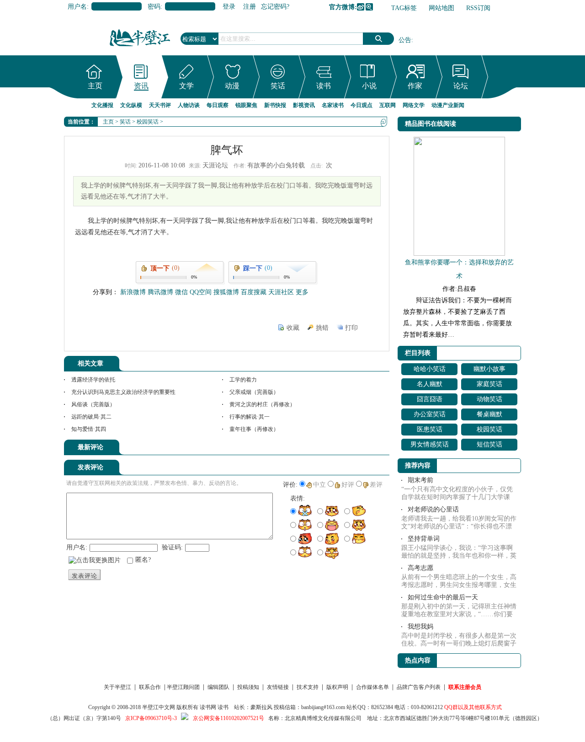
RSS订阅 (478, 8)
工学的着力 (243, 379)
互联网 (387, 105)
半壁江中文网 (158, 707)
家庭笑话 (489, 384)
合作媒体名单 (372, 687)
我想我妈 (420, 626)
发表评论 (84, 575)
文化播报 (102, 105)
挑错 (322, 327)
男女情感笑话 (429, 444)
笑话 (278, 86)
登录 (229, 6)
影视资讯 (304, 105)
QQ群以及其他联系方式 (473, 707)
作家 (415, 86)
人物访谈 (189, 105)
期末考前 (420, 480)
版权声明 (337, 687)
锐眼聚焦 (246, 105)
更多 (302, 292)
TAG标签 (404, 8)
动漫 (232, 86)
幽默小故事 (489, 369)
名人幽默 (429, 384)
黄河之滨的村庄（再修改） (262, 404)
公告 (405, 40)
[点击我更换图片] (95, 560)
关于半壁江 (117, 687)
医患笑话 (429, 429)
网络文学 (414, 105)
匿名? (143, 559)
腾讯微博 (369, 7)
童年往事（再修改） (254, 429)
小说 (369, 86)
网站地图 (441, 8)
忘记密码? (275, 6)
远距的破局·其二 (91, 417)
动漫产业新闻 (447, 105)
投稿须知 (248, 687)
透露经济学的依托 (93, 379)
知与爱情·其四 (88, 429)
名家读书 (333, 105)
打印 (351, 327)
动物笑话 (489, 399)
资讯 (141, 86)
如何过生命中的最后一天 (443, 597)
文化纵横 (131, 105)
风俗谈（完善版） (93, 404)
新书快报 (275, 105)
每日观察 (218, 105)
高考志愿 (420, 568)
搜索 (378, 38)
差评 (376, 484)
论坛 (460, 86)
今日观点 (361, 105)
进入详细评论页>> (363, 449)
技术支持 (308, 687)
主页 (95, 86)
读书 (323, 86)
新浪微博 (360, 7)
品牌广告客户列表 (419, 687)
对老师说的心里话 (433, 509)
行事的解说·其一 (249, 417)
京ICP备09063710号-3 (151, 718)
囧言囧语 (429, 399)
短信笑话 (489, 444)
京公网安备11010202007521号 (228, 718)
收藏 (293, 327)
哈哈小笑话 (430, 369)
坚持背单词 (424, 538)
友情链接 (278, 687)
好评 (347, 484)
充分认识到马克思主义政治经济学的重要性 (123, 392)
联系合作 (150, 687)
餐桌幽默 (489, 414)
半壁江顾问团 (183, 687)
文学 (186, 86)
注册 (249, 6)
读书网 (208, 707)
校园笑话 (148, 121)
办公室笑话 (430, 414)
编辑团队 (218, 687)
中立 (319, 484)
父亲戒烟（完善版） (254, 392)
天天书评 (160, 105)
